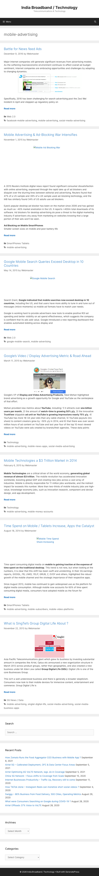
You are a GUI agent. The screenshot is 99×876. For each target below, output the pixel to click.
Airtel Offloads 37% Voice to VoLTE (23, 805)
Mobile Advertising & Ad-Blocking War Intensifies (40, 135)
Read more (9, 108)
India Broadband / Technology (49, 7)
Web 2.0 (11, 116)
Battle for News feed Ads (23, 49)
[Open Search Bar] (95, 22)
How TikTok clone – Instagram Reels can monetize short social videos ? (42, 787)
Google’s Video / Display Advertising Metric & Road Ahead (47, 356)
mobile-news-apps (37, 446)
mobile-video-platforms (61, 609)
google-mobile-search (18, 341)
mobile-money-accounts (40, 511)
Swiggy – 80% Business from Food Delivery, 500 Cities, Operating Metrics (43, 794)
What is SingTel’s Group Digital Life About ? (36, 623)
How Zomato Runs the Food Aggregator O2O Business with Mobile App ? (43, 757)
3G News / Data (15, 700)
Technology (13, 442)
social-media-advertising (72, 120)
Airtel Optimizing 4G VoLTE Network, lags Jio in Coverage (35, 772)
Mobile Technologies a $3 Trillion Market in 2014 (40, 460)
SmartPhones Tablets (18, 243)
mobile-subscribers (38, 609)
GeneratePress (72, 872)
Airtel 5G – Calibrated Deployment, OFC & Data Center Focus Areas (40, 764)
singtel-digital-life (37, 704)
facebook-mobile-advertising (22, 120)
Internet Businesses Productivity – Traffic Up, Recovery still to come (40, 779)
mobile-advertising (48, 120)
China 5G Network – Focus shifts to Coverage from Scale (34, 776)
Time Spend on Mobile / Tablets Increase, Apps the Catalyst (49, 526)
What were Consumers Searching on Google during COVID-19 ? (38, 801)
